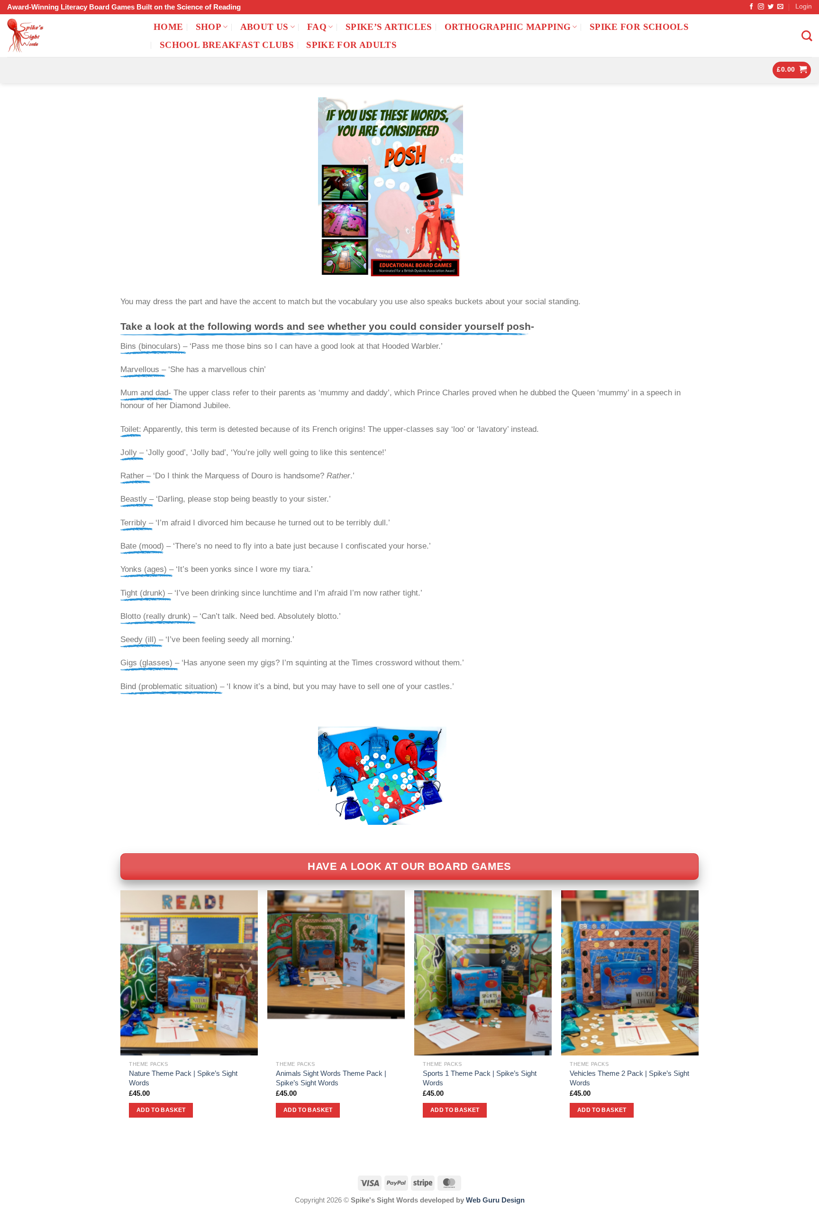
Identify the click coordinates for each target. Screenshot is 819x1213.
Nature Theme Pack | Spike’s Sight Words (183, 1078)
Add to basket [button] (161, 1110)
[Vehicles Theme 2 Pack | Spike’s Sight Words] (630, 972)
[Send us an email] (780, 6)
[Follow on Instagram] (761, 6)
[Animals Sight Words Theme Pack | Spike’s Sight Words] (336, 972)
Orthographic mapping (508, 27)
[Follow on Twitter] (771, 6)
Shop (209, 27)
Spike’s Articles (389, 27)
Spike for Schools (639, 27)
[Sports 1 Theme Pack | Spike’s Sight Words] (483, 972)
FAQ (317, 27)
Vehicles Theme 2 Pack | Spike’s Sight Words (629, 1078)
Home (168, 27)
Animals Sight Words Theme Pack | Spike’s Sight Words (331, 1078)
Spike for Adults (351, 45)
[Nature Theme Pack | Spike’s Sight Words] (189, 972)
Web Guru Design (495, 1200)
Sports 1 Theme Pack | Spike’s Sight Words (480, 1078)
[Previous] (121, 1012)
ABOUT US (264, 27)
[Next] (698, 1012)
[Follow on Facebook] (751, 6)
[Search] (806, 36)
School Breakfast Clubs (227, 45)
